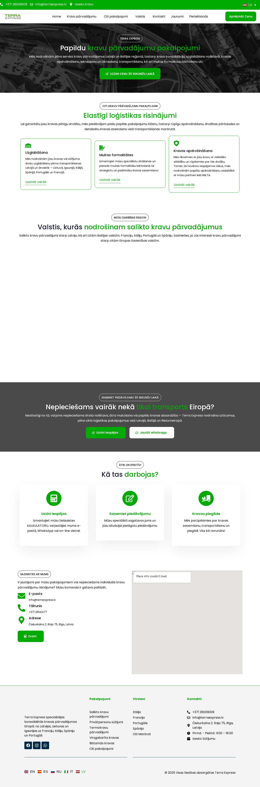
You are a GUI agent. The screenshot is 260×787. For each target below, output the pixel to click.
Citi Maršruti (142, 734)
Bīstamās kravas (101, 743)
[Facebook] (28, 745)
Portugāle (140, 723)
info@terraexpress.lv (51, 4)
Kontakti (159, 16)
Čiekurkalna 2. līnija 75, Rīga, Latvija (212, 725)
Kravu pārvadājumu (81, 16)
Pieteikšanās (198, 16)
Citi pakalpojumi (116, 16)
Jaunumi (177, 16)
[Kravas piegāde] (206, 515)
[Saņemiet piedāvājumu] (130, 512)
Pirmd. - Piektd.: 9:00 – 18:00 (212, 733)
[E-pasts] (73, 597)
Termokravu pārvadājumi (98, 729)
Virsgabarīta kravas (104, 738)
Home (56, 16)
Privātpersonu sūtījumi (106, 722)
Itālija (137, 712)
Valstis (140, 16)
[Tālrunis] (73, 609)
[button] (82, 16)
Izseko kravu (84, 4)
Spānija (138, 728)
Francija (139, 717)
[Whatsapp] (45, 745)
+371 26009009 (16, 4)
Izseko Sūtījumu (203, 738)
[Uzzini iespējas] (53, 515)
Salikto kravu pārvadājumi (98, 714)
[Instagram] (37, 745)
